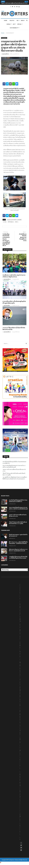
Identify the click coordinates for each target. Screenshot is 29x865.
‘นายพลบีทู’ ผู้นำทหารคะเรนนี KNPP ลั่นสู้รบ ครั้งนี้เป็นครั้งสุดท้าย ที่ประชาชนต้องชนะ (18, 558)
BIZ (17, 20)
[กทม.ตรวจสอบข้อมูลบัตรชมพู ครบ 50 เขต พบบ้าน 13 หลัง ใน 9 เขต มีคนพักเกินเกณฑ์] (4, 509)
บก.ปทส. (4, 221)
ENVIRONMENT (10, 33)
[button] (25, 1)
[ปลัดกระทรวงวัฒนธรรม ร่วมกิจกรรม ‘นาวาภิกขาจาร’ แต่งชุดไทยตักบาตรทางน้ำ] (4, 551)
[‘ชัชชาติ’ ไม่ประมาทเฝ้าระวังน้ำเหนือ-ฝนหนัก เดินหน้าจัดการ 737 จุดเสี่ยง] (4, 524)
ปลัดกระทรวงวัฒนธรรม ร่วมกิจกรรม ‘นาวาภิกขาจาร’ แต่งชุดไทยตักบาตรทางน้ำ (18, 550)
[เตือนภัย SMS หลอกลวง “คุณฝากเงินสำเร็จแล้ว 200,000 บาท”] (4, 537)
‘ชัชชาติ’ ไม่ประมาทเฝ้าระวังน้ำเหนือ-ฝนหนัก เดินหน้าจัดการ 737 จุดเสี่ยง (14, 474)
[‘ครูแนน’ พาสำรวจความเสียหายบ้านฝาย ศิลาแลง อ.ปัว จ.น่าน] (4, 517)
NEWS (22, 20)
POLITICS (12, 20)
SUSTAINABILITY (14, 27)
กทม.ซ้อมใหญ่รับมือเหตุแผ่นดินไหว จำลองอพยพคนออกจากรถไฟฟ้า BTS (14, 462)
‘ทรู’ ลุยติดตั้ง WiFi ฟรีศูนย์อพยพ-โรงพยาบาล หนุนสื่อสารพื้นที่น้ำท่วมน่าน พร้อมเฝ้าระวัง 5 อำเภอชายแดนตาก (15, 477)
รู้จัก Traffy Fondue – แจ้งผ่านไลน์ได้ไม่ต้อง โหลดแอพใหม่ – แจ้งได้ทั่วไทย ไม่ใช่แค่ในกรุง (18, 543)
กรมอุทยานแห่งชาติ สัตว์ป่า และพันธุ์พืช (14, 219)
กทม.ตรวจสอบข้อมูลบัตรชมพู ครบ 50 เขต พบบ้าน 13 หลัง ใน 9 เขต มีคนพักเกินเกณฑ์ (14, 466)
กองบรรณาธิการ (7, 305)
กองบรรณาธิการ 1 (5, 53)
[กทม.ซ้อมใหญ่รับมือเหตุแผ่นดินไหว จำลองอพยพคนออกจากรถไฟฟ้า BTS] (4, 502)
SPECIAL (19, 24)
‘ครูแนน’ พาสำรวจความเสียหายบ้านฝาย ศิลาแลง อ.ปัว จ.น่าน (14, 3)
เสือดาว (16, 221)
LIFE (14, 24)
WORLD (8, 24)
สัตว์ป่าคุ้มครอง (11, 221)
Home (5, 20)
